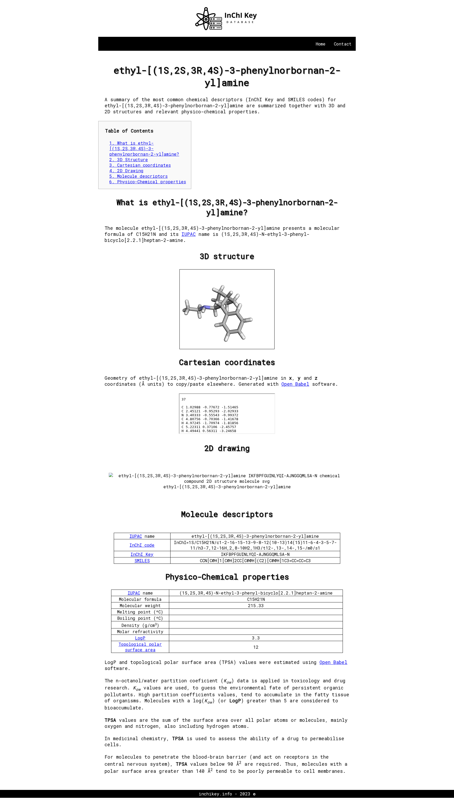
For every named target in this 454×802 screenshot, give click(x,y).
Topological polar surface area (140, 646)
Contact (343, 44)
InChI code (142, 545)
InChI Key (142, 554)
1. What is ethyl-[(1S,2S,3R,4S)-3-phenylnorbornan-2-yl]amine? (144, 148)
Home (321, 44)
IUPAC (189, 234)
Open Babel (295, 384)
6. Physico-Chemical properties (147, 181)
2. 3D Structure (128, 159)
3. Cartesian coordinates (140, 165)
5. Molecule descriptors (138, 176)
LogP (140, 638)
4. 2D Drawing (126, 170)
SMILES (142, 560)
